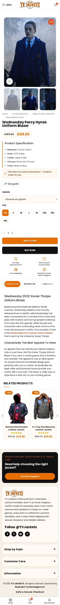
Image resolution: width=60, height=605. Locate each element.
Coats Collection (20, 114)
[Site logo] (30, 4)
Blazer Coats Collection (43, 114)
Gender (6, 192)
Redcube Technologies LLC (30, 586)
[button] (7, 52)
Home (5, 114)
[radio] (5, 213)
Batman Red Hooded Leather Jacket (16, 428)
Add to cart (30, 240)
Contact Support (30, 476)
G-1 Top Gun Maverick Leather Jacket (43, 428)
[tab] (12, 284)
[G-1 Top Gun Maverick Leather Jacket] (43, 407)
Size (4, 205)
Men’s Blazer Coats (15, 117)
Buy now (30, 250)
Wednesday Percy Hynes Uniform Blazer (32, 332)
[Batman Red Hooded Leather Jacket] (16, 407)
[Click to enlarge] (9, 81)
